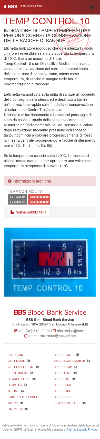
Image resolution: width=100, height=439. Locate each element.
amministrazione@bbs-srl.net (52, 335)
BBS (24, 6)
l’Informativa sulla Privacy (81, 429)
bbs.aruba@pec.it (71, 330)
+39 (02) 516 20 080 (35, 330)
